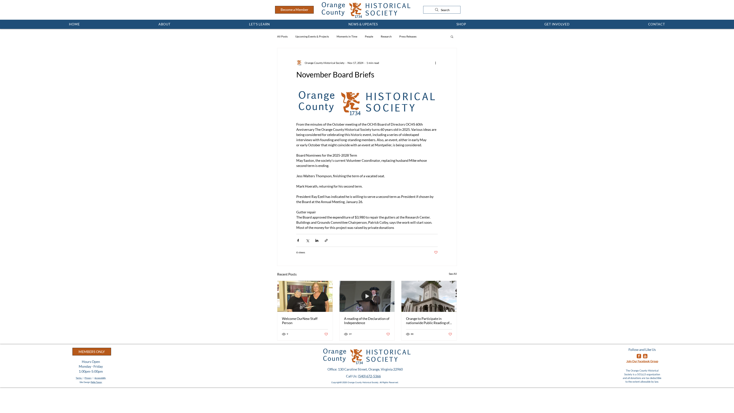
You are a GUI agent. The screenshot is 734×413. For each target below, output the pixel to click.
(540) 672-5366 (369, 376)
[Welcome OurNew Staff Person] (305, 296)
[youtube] (645, 356)
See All (453, 273)
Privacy (88, 378)
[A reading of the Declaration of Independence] (367, 296)
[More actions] (435, 62)
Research (386, 36)
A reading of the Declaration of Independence (366, 320)
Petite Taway (96, 382)
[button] (164, 24)
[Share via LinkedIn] (317, 240)
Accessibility (100, 378)
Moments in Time (347, 36)
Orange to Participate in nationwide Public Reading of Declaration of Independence (427, 320)
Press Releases (408, 36)
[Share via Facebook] (298, 240)
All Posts (282, 36)
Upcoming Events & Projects (312, 36)
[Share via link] (326, 240)
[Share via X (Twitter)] (307, 240)
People (369, 36)
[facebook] (639, 356)
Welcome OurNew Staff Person (299, 320)
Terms (79, 378)
